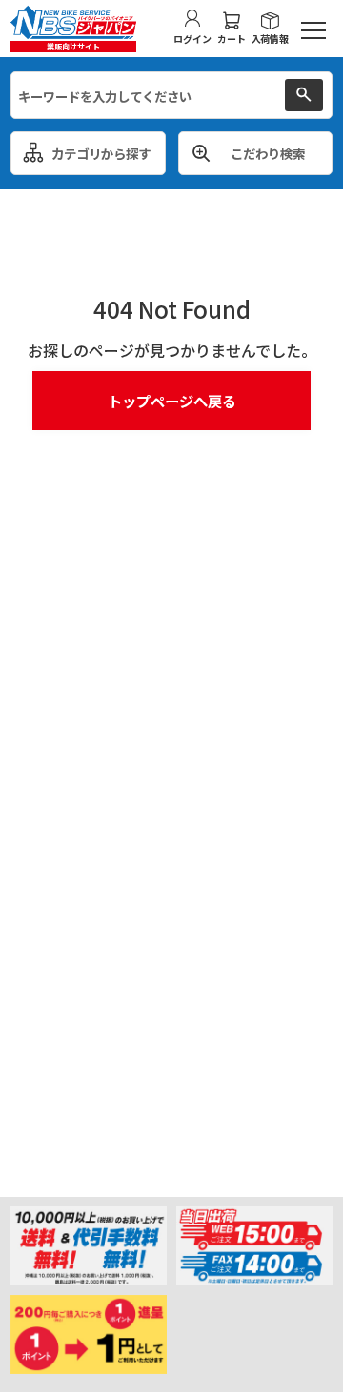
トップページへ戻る (172, 400)
